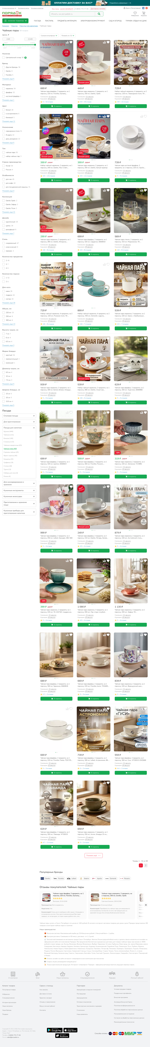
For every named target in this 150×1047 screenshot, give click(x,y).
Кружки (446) (8, 431)
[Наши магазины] (62, 974)
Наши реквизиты (82, 1014)
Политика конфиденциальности (124, 1006)
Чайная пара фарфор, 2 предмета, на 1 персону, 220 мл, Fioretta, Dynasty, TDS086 (68, 895)
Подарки (5, 1014)
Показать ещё (91, 855)
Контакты (43, 1010)
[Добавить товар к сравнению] (67, 42)
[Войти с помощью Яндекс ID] (147, 8)
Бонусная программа (121, 997)
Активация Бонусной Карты (123, 1002)
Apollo (99, 878)
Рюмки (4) (7, 476)
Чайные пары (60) (10, 449)
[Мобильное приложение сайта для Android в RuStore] (62, 1035)
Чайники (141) (9, 435)
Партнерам (81, 986)
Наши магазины (7, 1006)
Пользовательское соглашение (124, 1014)
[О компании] (13, 974)
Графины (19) (8, 462)
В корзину (58, 106)
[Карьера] (112, 973)
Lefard (74, 878)
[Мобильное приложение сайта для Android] (55, 1030)
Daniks (47, 878)
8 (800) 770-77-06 (81, 9)
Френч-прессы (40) (10, 456)
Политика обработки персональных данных (128, 1010)
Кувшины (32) (8, 459)
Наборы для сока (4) (11, 473)
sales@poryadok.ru (13, 1037)
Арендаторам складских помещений (89, 990)
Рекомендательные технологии (124, 1022)
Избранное (6, 994)
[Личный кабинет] (137, 974)
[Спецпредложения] (87, 974)
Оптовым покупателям (84, 1002)
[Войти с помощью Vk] (143, 8)
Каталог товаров (8, 986)
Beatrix (86, 878)
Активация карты (23, 8)
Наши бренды (6, 1010)
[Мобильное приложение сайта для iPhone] (70, 1030)
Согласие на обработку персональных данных (129, 1018)
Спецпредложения (8, 998)
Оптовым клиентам (37, 8)
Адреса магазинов (8, 8)
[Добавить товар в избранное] (70, 42)
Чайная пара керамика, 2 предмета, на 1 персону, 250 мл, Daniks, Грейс (117, 895)
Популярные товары (9, 990)
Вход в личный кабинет (47, 1006)
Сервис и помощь (46, 986)
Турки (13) (7, 469)
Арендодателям (82, 998)
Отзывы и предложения (47, 1002)
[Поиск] (99, 14)
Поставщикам (81, 994)
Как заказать (44, 990)
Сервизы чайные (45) (11, 452)
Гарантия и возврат (46, 998)
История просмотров (9, 1002)
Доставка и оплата (98, 9)
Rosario (127, 878)
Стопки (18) (8, 466)
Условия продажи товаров (122, 989)
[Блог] (38, 974)
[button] (15, 20)
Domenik (113, 878)
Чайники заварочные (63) (13, 445)
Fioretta (61, 878)
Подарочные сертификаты (122, 993)
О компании (81, 1010)
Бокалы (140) (8, 438)
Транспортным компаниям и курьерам (89, 1006)
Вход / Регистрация (133, 8)
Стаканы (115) (9, 442)
